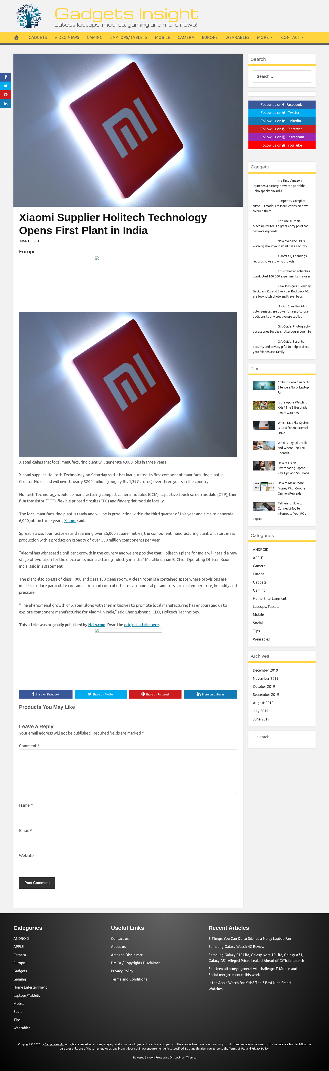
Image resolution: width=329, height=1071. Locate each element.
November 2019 (265, 678)
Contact (290, 37)
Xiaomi (70, 520)
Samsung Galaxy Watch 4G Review (236, 947)
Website (26, 855)
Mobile (162, 37)
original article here (141, 624)
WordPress (155, 1057)
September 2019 (266, 695)
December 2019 (265, 670)
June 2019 (261, 719)
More (263, 37)
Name (26, 805)
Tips (256, 631)
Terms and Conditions (129, 979)
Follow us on (281, 105)
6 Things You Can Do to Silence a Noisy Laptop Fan (250, 939)
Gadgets (38, 37)
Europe (210, 37)
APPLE (258, 558)
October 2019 (264, 687)
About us (118, 947)
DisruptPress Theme (182, 1057)
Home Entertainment (269, 598)
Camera (186, 37)
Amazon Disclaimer (127, 955)
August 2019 (263, 703)
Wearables (237, 37)
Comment (29, 745)
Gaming (95, 37)
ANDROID (261, 550)
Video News (67, 37)
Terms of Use (237, 1048)
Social (258, 623)
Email (25, 830)
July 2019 (260, 711)
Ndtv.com (96, 624)
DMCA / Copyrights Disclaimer (135, 963)
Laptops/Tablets (128, 37)
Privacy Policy (122, 971)
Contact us (120, 939)
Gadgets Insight (126, 13)
